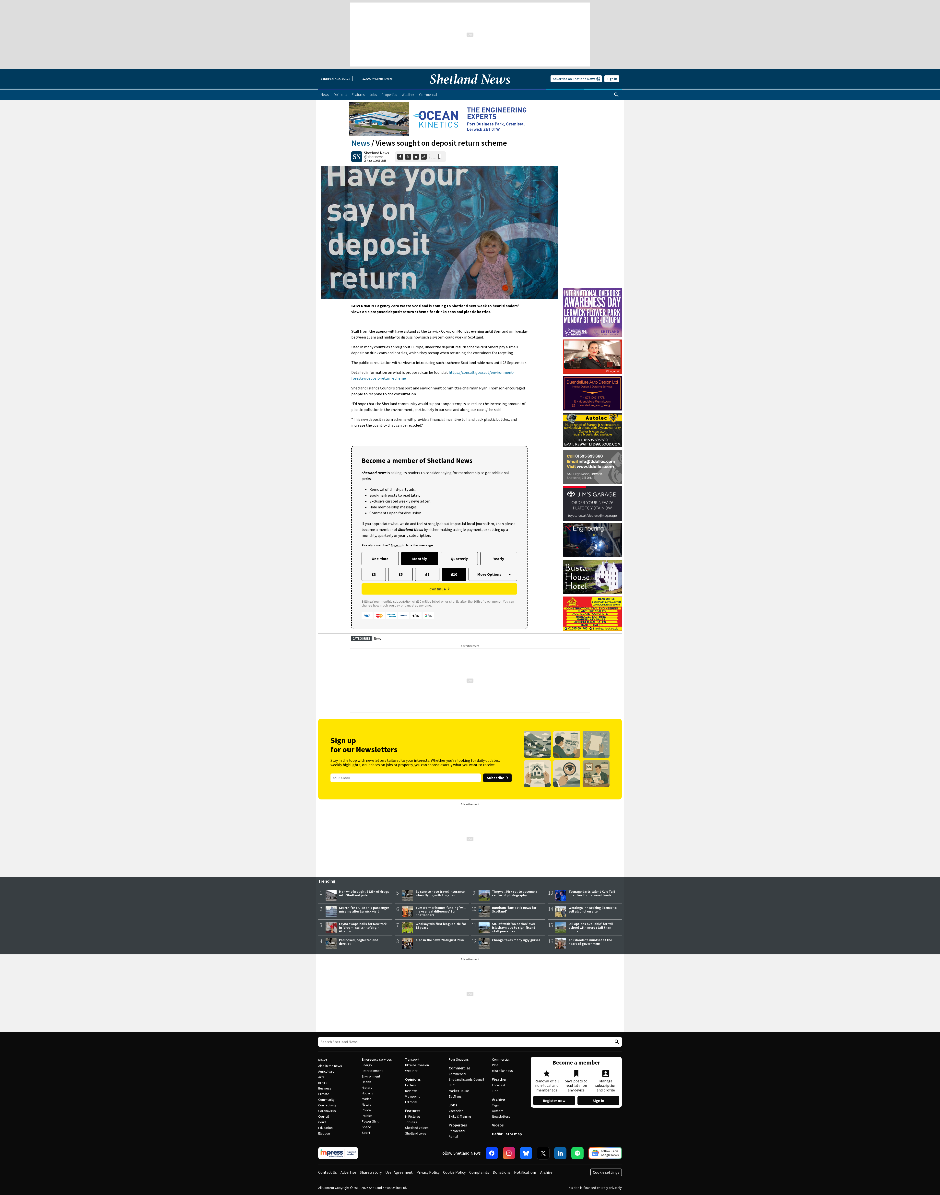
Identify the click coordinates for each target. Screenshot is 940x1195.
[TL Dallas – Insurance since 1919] (592, 467)
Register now (554, 1100)
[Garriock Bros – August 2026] (592, 614)
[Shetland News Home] (470, 87)
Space (366, 1127)
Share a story (371, 1172)
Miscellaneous (502, 1070)
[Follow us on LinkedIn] (560, 1153)
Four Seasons (459, 1059)
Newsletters (501, 1116)
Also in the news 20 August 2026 (440, 940)
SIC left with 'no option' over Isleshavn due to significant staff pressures (513, 927)
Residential (457, 1131)
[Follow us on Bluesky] (526, 1153)
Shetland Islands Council (466, 1079)
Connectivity (327, 1105)
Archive (498, 1099)
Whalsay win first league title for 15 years (441, 926)
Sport (366, 1132)
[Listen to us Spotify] (577, 1153)
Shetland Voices (417, 1127)
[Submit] (616, 1042)
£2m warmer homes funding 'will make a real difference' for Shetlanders (441, 911)
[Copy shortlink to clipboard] (424, 157)
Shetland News (376, 152)
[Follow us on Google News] (605, 1153)
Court (322, 1122)
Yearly (498, 558)
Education (325, 1127)
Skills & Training (460, 1116)
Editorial (411, 1102)
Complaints (479, 1172)
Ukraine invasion (417, 1065)
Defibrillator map (507, 1133)
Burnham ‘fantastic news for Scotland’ (514, 909)
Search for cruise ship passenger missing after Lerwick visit (364, 909)
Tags (495, 1105)
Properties (458, 1125)
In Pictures (413, 1116)
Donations (501, 1172)
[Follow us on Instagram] (509, 1153)
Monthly (419, 558)
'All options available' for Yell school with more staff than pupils (591, 927)
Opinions (413, 1079)
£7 (427, 574)
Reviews (411, 1091)
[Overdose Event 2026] (592, 290)
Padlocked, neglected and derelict (358, 942)
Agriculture (326, 1071)
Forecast (498, 1085)
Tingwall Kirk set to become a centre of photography (514, 893)
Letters (410, 1085)
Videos (498, 1125)
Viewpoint (412, 1096)
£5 (401, 574)
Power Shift (370, 1121)
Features (412, 1110)
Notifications (525, 1172)
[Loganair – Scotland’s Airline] (592, 357)
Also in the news (330, 1066)
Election (324, 1133)
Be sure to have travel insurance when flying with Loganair (440, 893)
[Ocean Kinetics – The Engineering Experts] (439, 119)
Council (323, 1116)
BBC (452, 1085)
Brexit (322, 1082)
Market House (459, 1091)
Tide (495, 1091)
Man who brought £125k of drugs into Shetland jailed (364, 893)
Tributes (411, 1122)
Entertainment (372, 1070)
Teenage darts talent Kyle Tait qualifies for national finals (592, 893)
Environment (371, 1076)
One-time (380, 558)
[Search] (616, 95)
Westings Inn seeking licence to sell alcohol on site (593, 909)
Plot (495, 1065)
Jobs (453, 1104)
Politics (367, 1115)
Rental (453, 1136)
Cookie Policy (454, 1172)
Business (324, 1088)
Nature (367, 1104)
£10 (454, 574)
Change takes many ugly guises (516, 940)
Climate (323, 1094)
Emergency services (377, 1059)
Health (366, 1082)
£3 (374, 574)
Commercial (459, 1068)
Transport (412, 1059)
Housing (368, 1093)
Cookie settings (606, 1172)
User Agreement (399, 1172)
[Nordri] (592, 540)
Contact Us (327, 1172)
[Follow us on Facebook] (492, 1153)
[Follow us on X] (543, 1153)
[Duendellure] (592, 393)
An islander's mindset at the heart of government (590, 942)
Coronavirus (327, 1111)
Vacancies (456, 1111)
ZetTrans (455, 1096)
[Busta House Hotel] (592, 577)
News (360, 143)
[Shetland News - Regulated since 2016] (338, 1153)
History (367, 1087)
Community (326, 1099)
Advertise (348, 1172)
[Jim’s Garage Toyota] (592, 503)
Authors (498, 1111)
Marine (367, 1099)
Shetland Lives (415, 1133)
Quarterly (459, 558)
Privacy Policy (427, 1172)
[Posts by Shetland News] (356, 156)
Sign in (612, 79)
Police (366, 1110)
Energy (367, 1065)
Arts (321, 1077)
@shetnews (374, 156)
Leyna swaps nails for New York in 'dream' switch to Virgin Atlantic (363, 927)
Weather (411, 1070)
